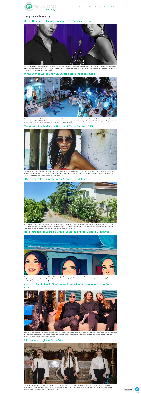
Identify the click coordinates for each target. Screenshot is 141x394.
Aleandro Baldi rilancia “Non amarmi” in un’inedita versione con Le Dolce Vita (68, 286)
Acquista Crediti (103, 7)
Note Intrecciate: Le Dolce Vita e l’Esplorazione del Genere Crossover (66, 231)
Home (75, 7)
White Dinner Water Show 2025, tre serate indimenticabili (59, 73)
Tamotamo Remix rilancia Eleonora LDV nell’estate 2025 (58, 126)
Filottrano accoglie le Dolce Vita (43, 340)
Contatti (113, 7)
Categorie (91, 7)
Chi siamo (82, 7)
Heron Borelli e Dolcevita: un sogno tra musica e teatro (57, 21)
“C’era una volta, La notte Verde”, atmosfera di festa (55, 179)
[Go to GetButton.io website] (137, 392)
